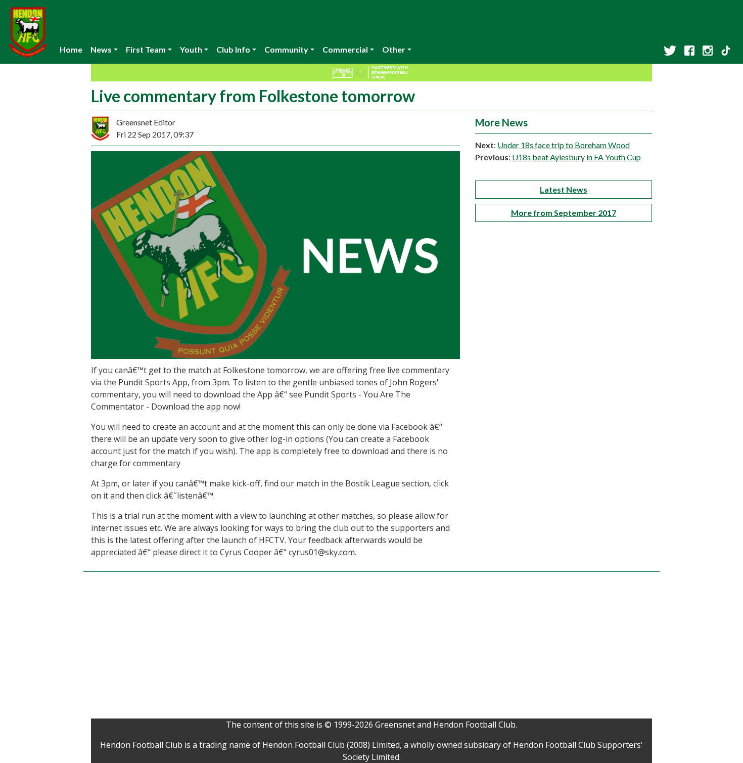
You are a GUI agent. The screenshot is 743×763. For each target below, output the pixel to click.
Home (71, 49)
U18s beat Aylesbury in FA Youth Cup (576, 157)
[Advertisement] (371, 648)
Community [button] (286, 49)
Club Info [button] (233, 49)
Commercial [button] (345, 49)
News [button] (101, 49)
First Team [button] (146, 49)
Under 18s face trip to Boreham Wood (563, 145)
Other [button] (393, 49)
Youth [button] (191, 49)
